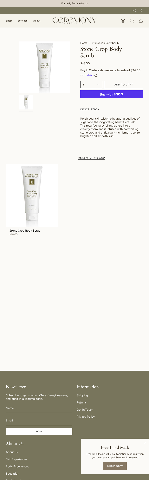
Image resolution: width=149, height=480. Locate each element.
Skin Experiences (16, 459)
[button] (9, 20)
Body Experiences (17, 466)
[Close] (145, 443)
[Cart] (140, 20)
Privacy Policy (86, 416)
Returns (82, 402)
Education (12, 473)
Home (83, 42)
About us (12, 452)
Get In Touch (85, 409)
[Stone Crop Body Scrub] (32, 195)
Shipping (82, 395)
